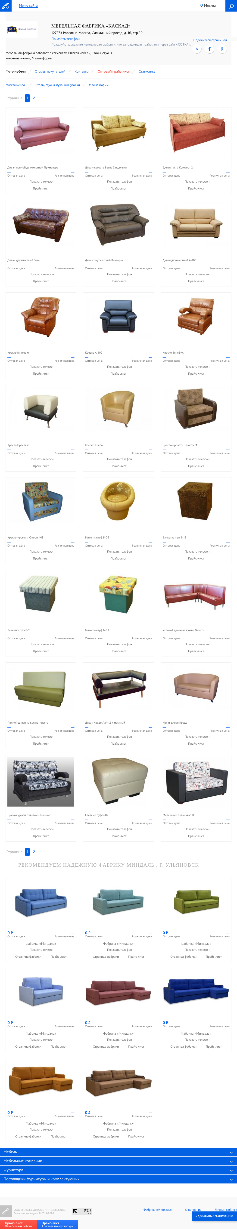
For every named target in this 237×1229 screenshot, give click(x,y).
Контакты (81, 71)
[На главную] (6, 6)
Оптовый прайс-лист (114, 71)
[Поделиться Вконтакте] (196, 48)
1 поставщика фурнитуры (57, 1224)
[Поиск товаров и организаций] (231, 6)
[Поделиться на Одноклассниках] (222, 48)
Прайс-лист (41, 188)
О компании (193, 1210)
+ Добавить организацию (214, 1216)
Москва (210, 5)
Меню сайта (28, 6)
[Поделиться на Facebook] (209, 48)
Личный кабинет (226, 1210)
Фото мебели (16, 71)
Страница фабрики (28, 957)
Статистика (147, 71)
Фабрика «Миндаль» (157, 1210)
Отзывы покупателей (50, 71)
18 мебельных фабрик (18, 1224)
